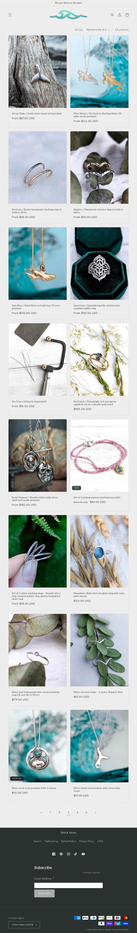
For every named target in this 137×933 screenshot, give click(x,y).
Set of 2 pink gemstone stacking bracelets (97, 497)
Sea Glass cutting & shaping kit (29, 401)
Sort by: (79, 29)
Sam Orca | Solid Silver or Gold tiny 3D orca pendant (36, 307)
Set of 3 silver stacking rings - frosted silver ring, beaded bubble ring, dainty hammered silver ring (36, 596)
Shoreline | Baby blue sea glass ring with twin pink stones (99, 595)
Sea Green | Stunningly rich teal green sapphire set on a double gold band (95, 403)
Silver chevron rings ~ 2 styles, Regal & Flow (98, 692)
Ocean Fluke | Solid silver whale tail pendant (37, 113)
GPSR (100, 841)
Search (37, 841)
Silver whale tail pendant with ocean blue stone (97, 790)
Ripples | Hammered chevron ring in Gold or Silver (98, 211)
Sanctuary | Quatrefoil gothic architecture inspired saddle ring (97, 307)
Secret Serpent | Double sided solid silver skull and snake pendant (34, 499)
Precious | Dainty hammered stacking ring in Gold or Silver (37, 211)
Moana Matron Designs (102, 930)
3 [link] (68, 812)
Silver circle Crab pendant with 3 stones (34, 788)
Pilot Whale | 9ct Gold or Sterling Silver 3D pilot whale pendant (97, 115)
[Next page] (95, 812)
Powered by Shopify (120, 930)
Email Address (44, 879)
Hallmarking (51, 841)
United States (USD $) (22, 925)
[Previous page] (41, 812)
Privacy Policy (86, 841)
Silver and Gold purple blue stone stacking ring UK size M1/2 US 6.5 (35, 694)
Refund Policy (68, 841)
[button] (10, 14)
